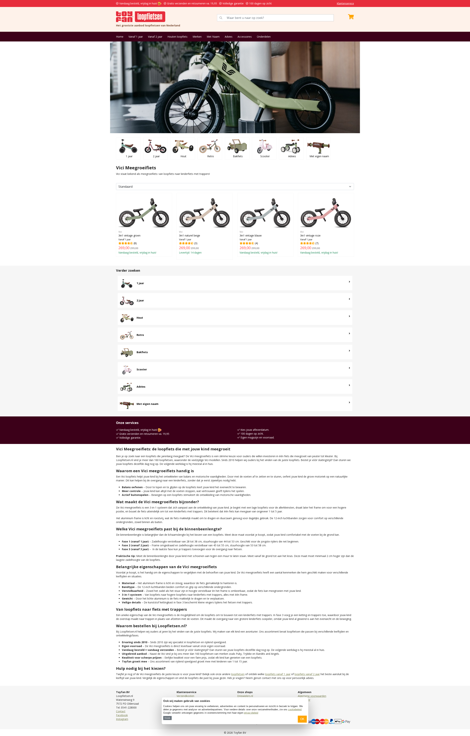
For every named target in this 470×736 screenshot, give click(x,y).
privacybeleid (251, 712)
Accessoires (245, 36)
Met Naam (213, 36)
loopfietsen (238, 674)
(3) (190, 242)
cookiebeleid (294, 709)
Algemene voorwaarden (312, 696)
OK (302, 719)
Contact (120, 711)
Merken (197, 36)
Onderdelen (264, 36)
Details (167, 718)
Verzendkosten (185, 696)
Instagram (122, 719)
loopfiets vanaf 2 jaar (307, 674)
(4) (258, 242)
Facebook (122, 715)
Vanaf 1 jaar (136, 36)
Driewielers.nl (245, 696)
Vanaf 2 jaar (155, 36)
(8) (137, 242)
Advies (228, 36)
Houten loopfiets (177, 36)
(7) (319, 242)
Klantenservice (345, 3)
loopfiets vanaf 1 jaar (277, 674)
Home (119, 36)
